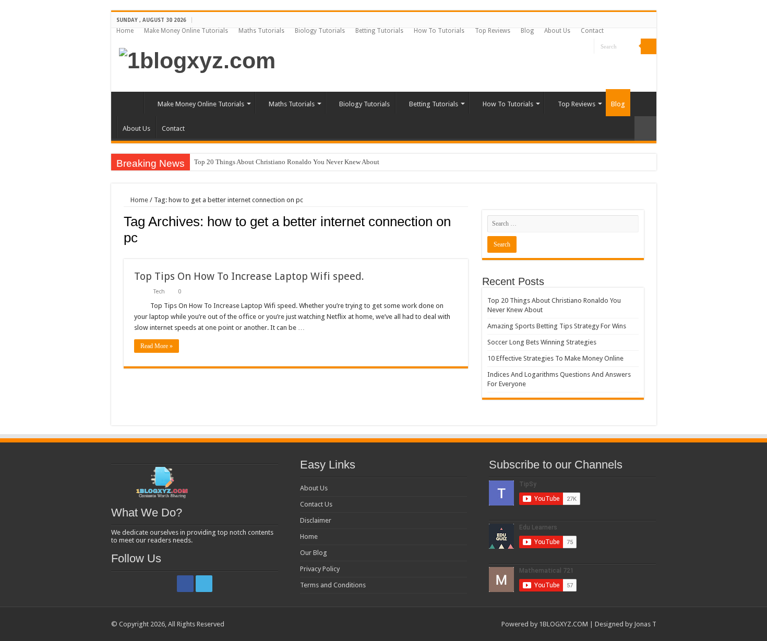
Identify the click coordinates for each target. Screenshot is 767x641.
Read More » (156, 346)
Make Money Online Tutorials (186, 30)
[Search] (648, 46)
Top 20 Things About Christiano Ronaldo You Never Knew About (286, 162)
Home (125, 30)
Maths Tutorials (261, 30)
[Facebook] (576, 47)
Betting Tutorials (379, 30)
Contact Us (316, 504)
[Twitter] (586, 47)
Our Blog (313, 553)
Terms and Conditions (333, 585)
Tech (159, 291)
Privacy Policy (320, 569)
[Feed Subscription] (465, 253)
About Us (557, 30)
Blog (527, 30)
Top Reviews (492, 30)
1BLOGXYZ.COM (563, 624)
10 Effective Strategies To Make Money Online (555, 358)
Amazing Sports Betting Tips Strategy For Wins (556, 326)
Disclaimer (315, 520)
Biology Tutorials (320, 30)
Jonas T (645, 624)
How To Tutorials (439, 30)
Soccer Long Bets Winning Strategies (541, 342)
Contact (592, 30)
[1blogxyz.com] (197, 58)
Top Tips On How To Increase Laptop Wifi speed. (249, 276)
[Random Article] (645, 128)
